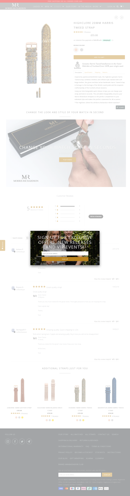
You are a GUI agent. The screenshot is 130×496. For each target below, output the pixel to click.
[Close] (97, 233)
